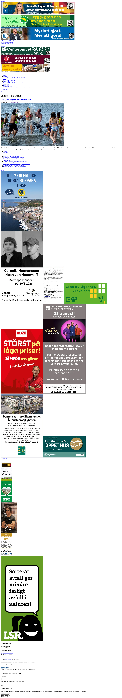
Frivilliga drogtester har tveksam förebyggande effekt (16, 164)
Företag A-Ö (6, 82)
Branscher (11, 82)
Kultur (12, 77)
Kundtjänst (26, 88)
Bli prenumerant (20, 88)
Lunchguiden (6, 84)
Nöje (20, 77)
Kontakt (31, 88)
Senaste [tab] (5, 151)
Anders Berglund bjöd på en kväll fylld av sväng (14, 165)
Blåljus (9, 77)
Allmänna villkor (7, 88)
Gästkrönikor (13, 80)
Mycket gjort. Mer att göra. (11, 156)
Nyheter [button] (5, 76)
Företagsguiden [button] (6, 81)
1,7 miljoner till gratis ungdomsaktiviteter (16, 99)
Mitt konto (5, 89)
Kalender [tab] (5, 152)
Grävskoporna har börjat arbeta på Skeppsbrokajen (14, 166)
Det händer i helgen (7, 155)
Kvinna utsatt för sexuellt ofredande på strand (13, 157)
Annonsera (13, 88)
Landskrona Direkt (14, 102)
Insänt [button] (4, 79)
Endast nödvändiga (5, 695)
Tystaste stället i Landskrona (11, 162)
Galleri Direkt (6, 85)
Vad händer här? (7, 160)
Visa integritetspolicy (5, 693)
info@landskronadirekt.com (7, 653)
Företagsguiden (4, 458)
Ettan (4, 75)
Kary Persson (8, 659)
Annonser (3, 1)
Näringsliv (16, 77)
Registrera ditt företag (19, 82)
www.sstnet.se (4, 670)
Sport (25, 77)
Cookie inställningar (17, 673)
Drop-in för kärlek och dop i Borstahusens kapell (14, 158)
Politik (22, 77)
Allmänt (5, 77)
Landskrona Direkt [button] (7, 86)
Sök (2, 685)
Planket (8, 80)
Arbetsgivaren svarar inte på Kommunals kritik (15, 161)
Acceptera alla (4, 696)
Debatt (5, 80)
